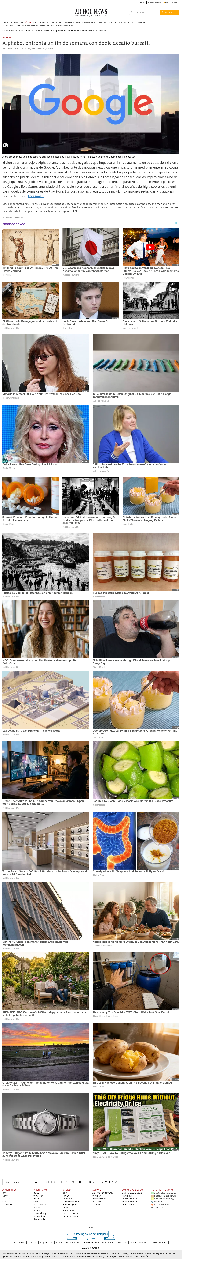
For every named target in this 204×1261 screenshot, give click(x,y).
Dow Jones (7, 1204)
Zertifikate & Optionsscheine (70, 1212)
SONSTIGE (140, 22)
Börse (37, 30)
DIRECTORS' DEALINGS (64, 26)
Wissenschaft (39, 1204)
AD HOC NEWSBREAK (102, 1192)
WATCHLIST (175, 2)
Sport (36, 1201)
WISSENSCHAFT (88, 22)
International (39, 1216)
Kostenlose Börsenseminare (129, 1197)
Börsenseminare (70, 1216)
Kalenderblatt (39, 1219)
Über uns (122, 1242)
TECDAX (6, 1198)
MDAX (5, 1195)
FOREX (66, 1195)
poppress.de (128, 1204)
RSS (166, 2)
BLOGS (142, 2)
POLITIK (50, 22)
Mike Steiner (160, 1242)
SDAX (4, 1201)
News (22, 1242)
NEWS (5, 22)
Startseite (28, 30)
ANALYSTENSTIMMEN (30, 26)
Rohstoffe (67, 1198)
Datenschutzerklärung (68, 1242)
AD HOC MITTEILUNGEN (11, 26)
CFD (65, 1192)
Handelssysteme (71, 1201)
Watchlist (96, 1195)
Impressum (46, 1242)
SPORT (59, 22)
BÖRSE (28, 22)
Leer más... (36, 196)
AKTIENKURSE (16, 22)
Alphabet (6, 37)
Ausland (37, 1207)
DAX (4, 1192)
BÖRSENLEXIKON (154, 2)
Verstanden (139, 1256)
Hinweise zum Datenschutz (98, 1242)
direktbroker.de (129, 1201)
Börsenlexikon (13, 1182)
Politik (36, 1198)
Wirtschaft (38, 1195)
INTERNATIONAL (126, 22)
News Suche (167, 12)
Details (129, 1256)
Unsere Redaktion (139, 1242)
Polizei (36, 1210)
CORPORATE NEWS (47, 26)
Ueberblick (47, 30)
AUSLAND (102, 22)
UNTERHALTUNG (72, 22)
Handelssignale (70, 1204)
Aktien (66, 1207)
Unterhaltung (39, 1213)
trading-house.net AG (132, 1192)
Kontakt (96, 1204)
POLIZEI (112, 22)
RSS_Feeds (97, 1201)
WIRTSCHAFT (39, 22)
